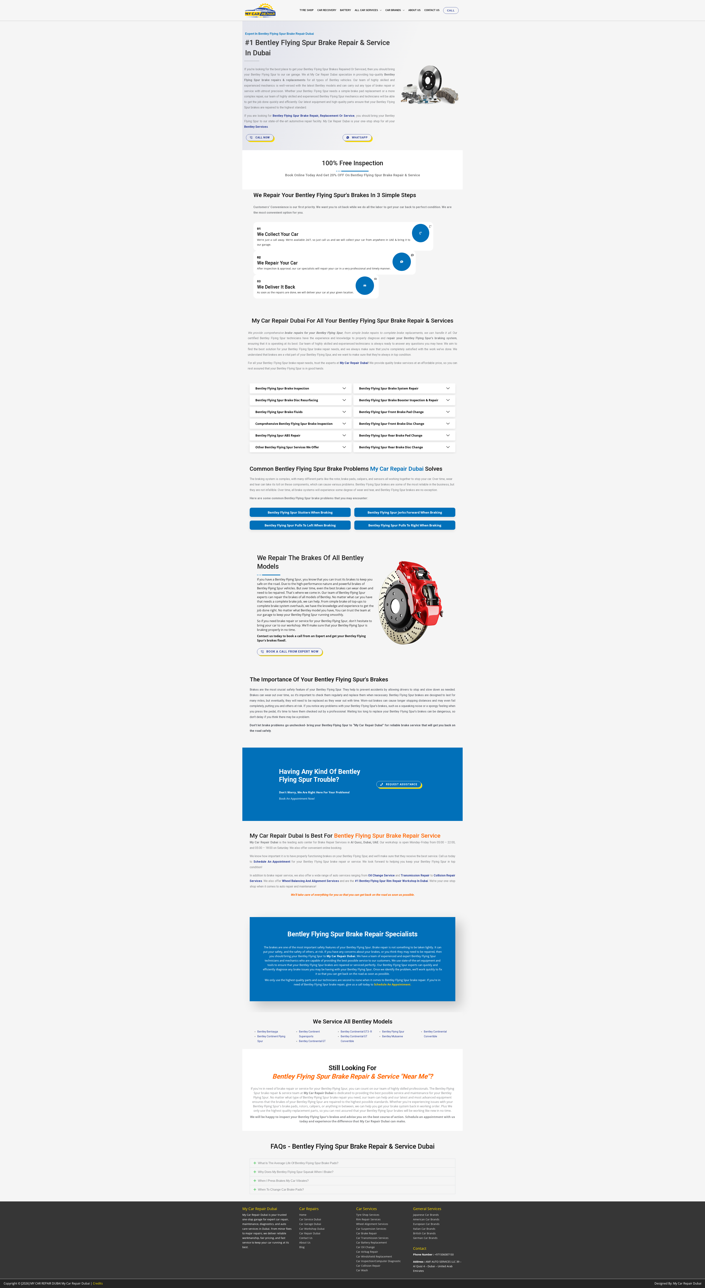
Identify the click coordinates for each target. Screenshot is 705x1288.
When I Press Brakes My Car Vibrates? (283, 1180)
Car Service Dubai (310, 1219)
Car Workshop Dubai (312, 1228)
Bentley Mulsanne (392, 1036)
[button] (451, 10)
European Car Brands (426, 1224)
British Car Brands (424, 1233)
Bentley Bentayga (267, 1031)
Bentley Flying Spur (393, 1031)
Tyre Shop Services (367, 1214)
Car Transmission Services (372, 1238)
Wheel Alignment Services (372, 1224)
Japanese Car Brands (426, 1214)
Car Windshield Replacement (374, 1256)
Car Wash (362, 1270)
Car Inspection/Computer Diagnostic (378, 1261)
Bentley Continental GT (312, 1041)
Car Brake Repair (366, 1233)
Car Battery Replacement (371, 1242)
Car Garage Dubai (310, 1224)
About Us (304, 1242)
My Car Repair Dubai (354, 363)
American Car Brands (426, 1219)
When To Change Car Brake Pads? (281, 1189)
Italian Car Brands (424, 1228)
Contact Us (305, 1238)
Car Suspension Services (371, 1228)
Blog (302, 1247)
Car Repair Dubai (309, 1233)
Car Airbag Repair (367, 1251)
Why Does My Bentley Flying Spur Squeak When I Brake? (295, 1171)
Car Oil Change (365, 1247)
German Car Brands (425, 1238)
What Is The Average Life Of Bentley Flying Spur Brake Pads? (298, 1163)
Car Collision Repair (368, 1265)
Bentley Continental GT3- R (356, 1031)
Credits (98, 1283)
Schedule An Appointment (272, 861)
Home (302, 1214)
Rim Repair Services (368, 1219)
